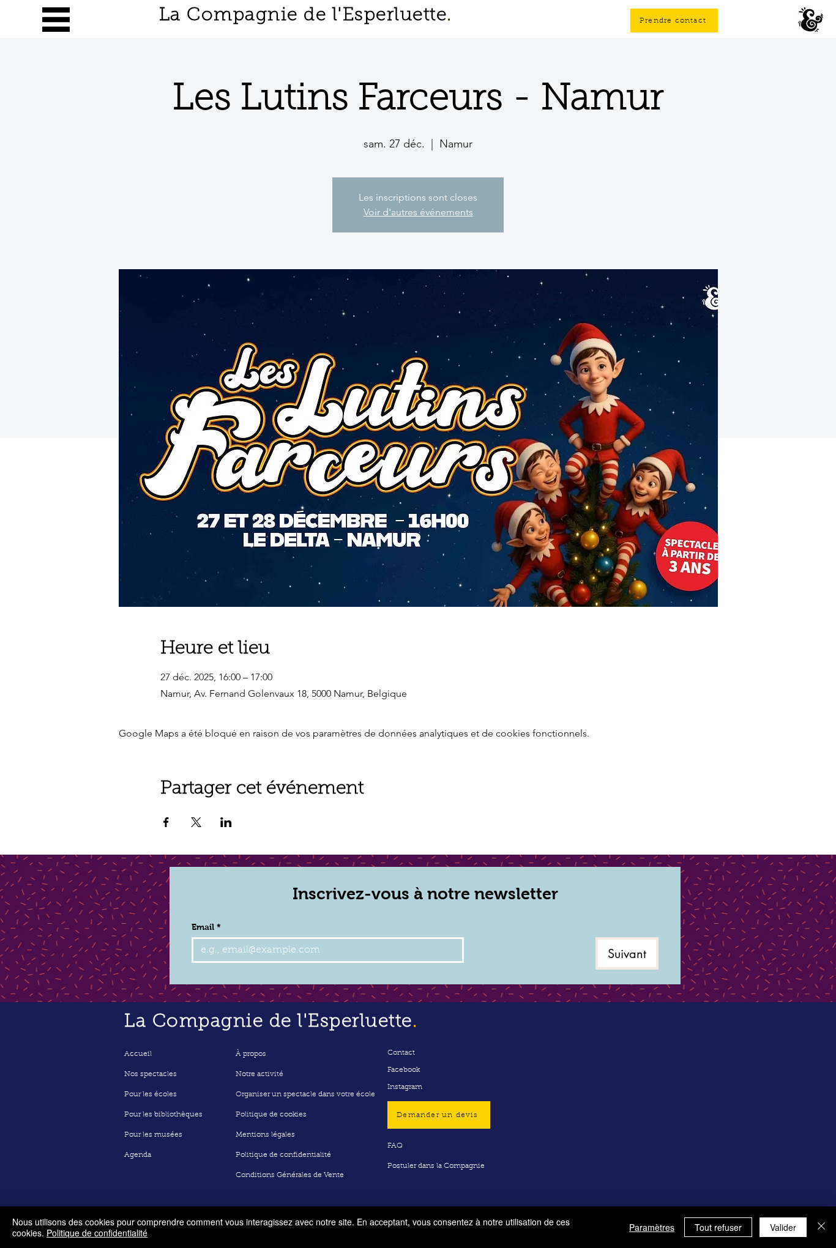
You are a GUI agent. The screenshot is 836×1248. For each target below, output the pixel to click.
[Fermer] (821, 1227)
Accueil (138, 1054)
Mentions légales (265, 1134)
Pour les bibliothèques (163, 1114)
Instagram (404, 1087)
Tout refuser (718, 1227)
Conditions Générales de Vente (290, 1175)
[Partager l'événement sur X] (196, 822)
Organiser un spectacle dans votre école (305, 1094)
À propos (251, 1054)
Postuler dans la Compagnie (436, 1166)
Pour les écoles (150, 1094)
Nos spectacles (150, 1074)
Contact (401, 1053)
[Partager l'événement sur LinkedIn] (226, 822)
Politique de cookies (271, 1114)
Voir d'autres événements (418, 212)
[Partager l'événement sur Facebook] (166, 822)
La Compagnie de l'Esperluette (305, 16)
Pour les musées (153, 1134)
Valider (783, 1227)
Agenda (137, 1155)
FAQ (395, 1146)
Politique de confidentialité (283, 1155)
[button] (56, 19)
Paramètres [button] (651, 1227)
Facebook (403, 1070)
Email (206, 927)
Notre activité (259, 1074)
